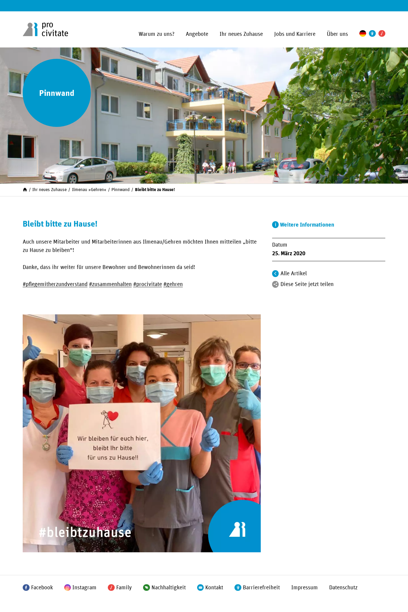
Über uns (337, 34)
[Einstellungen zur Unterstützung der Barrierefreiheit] (372, 33)
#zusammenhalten (110, 284)
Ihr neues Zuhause (241, 34)
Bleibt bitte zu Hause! (155, 189)
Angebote (197, 34)
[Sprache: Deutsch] (362, 33)
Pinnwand (120, 189)
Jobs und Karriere (294, 34)
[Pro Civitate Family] (381, 33)
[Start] (25, 189)
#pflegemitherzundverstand (55, 284)
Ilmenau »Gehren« (89, 189)
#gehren (173, 284)
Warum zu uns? (156, 34)
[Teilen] (275, 284)
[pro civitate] (45, 29)
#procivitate (147, 284)
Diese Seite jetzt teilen (307, 284)
